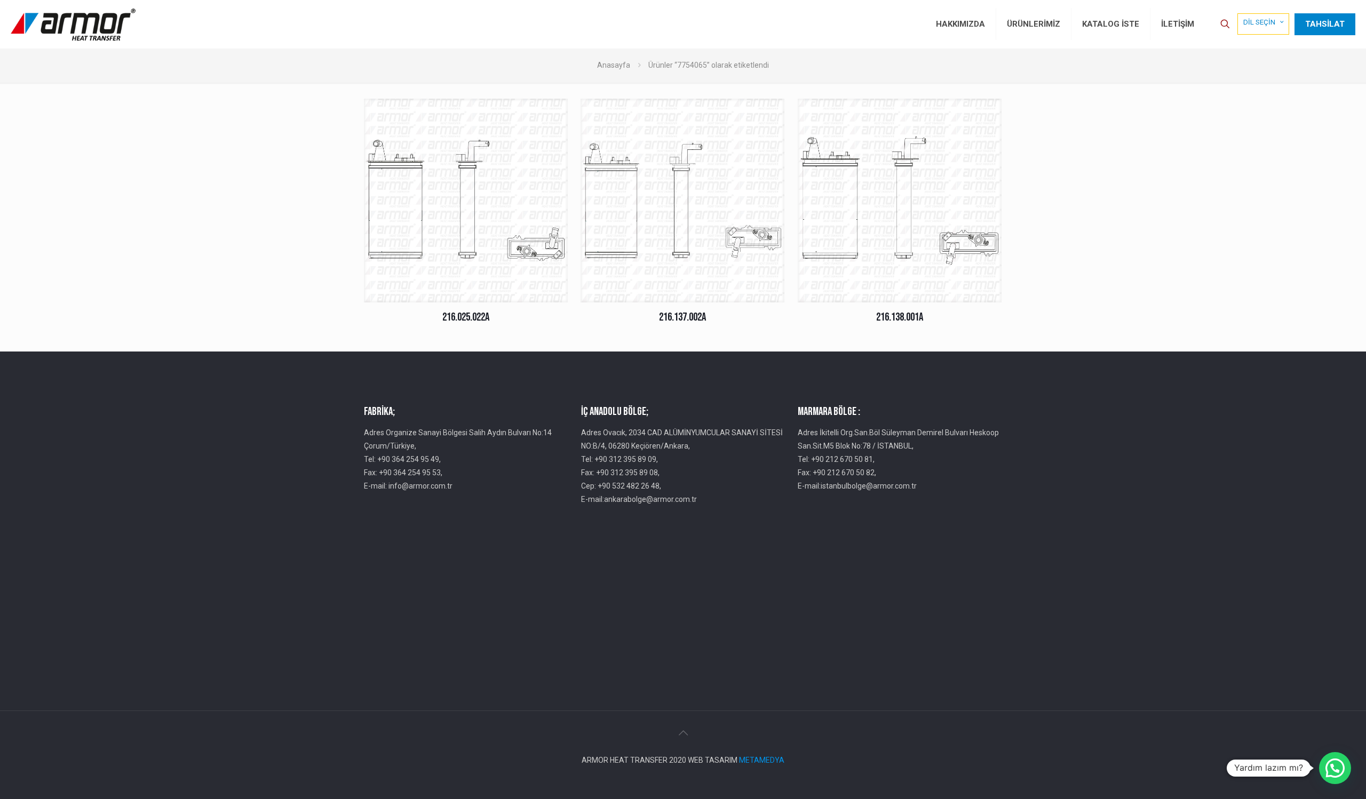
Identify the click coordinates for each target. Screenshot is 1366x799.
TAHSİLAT (1325, 24)
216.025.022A (465, 317)
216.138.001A (899, 317)
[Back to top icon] (683, 733)
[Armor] (73, 24)
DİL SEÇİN (1259, 22)
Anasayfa (613, 65)
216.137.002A (682, 317)
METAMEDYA (761, 760)
